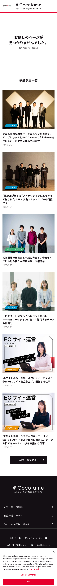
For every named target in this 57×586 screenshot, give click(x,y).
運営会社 (14, 537)
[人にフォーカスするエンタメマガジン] (28, 4)
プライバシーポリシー (34, 537)
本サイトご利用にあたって (18, 545)
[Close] (54, 552)
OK (28, 581)
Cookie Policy (35, 569)
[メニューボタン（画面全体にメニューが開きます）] (51, 6)
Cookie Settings (43, 545)
